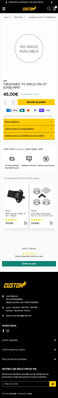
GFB (5, 81)
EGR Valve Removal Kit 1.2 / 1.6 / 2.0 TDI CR (41, 214)
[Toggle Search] (49, 9)
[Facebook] (3, 330)
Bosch (8, 211)
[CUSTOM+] (30, 9)
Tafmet (34, 211)
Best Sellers (31, 149)
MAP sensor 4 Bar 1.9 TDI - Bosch (15, 214)
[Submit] (52, 384)
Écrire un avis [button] (29, 263)
